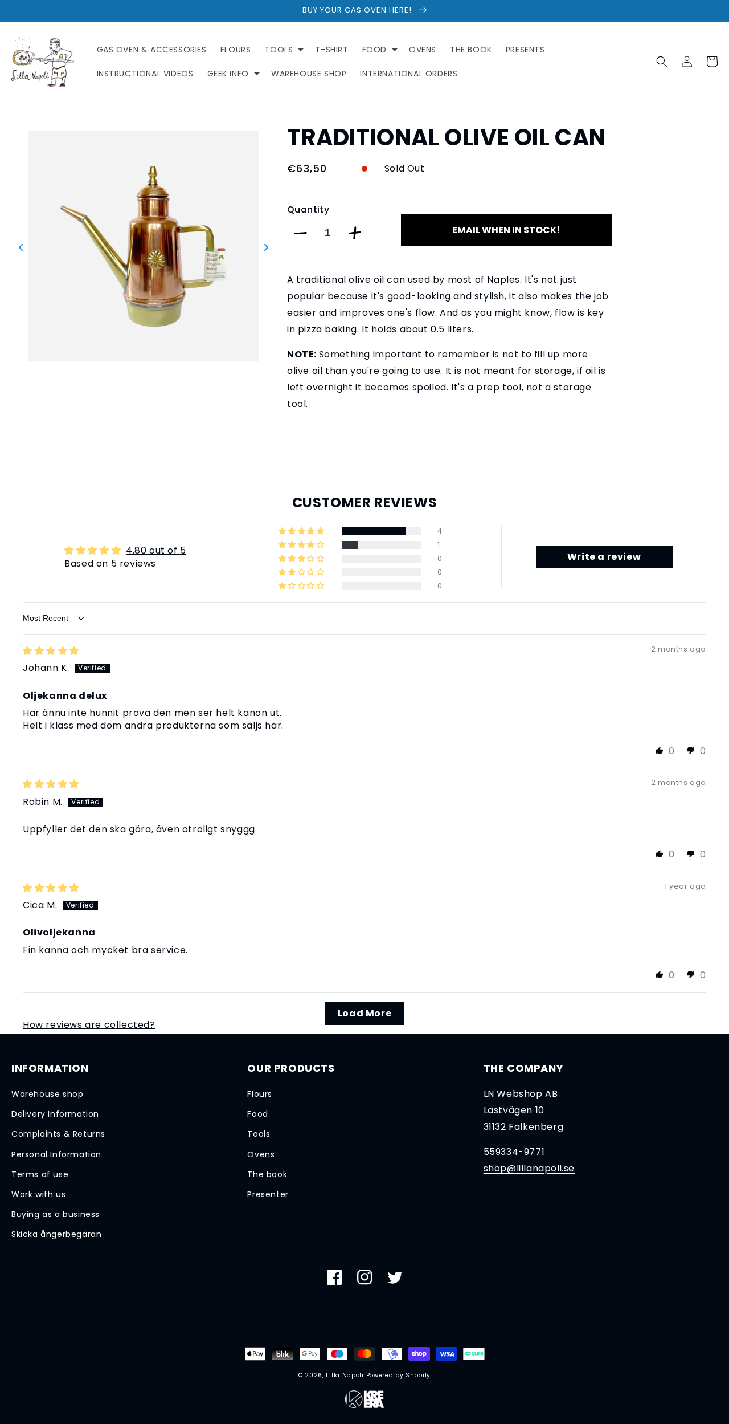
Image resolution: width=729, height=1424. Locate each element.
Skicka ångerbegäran (56, 1234)
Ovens (261, 1154)
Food (257, 1114)
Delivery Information (55, 1114)
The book (267, 1174)
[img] (51, 650)
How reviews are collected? (89, 1024)
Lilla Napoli (344, 1375)
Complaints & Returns (58, 1134)
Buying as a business (55, 1214)
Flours (259, 1094)
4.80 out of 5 (156, 550)
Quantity (308, 209)
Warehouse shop (47, 1094)
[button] (282, 50)
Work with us (38, 1194)
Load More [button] (364, 1013)
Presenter (267, 1194)
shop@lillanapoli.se (529, 1168)
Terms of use (39, 1174)
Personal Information (56, 1154)
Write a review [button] (604, 556)
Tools (258, 1134)
